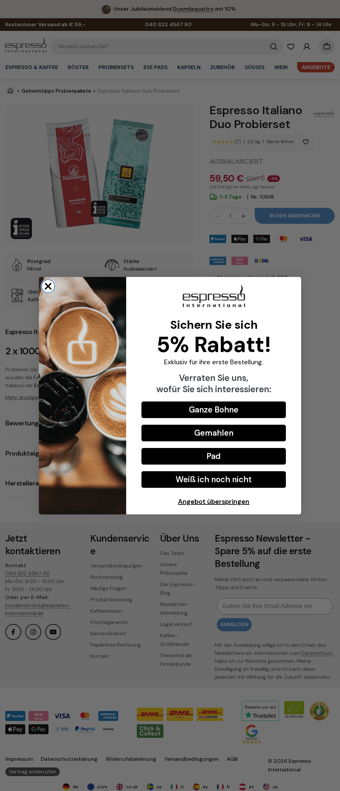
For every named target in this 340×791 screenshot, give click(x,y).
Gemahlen (213, 433)
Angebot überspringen (213, 501)
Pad (214, 456)
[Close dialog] (48, 286)
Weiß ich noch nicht (214, 479)
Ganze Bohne (213, 409)
